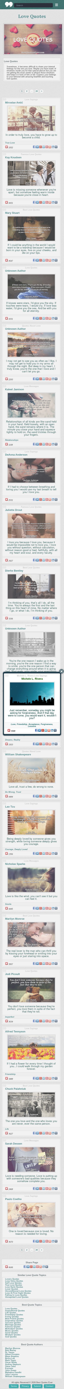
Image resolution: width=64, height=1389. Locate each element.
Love (13, 724)
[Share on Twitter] (39, 730)
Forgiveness (47, 724)
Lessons (32, 726)
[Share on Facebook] (36, 730)
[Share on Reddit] (52, 730)
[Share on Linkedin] (45, 730)
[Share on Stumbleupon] (49, 730)
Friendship (22, 724)
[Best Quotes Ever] (9, 4)
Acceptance (33, 724)
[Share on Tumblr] (55, 730)
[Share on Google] (42, 730)
